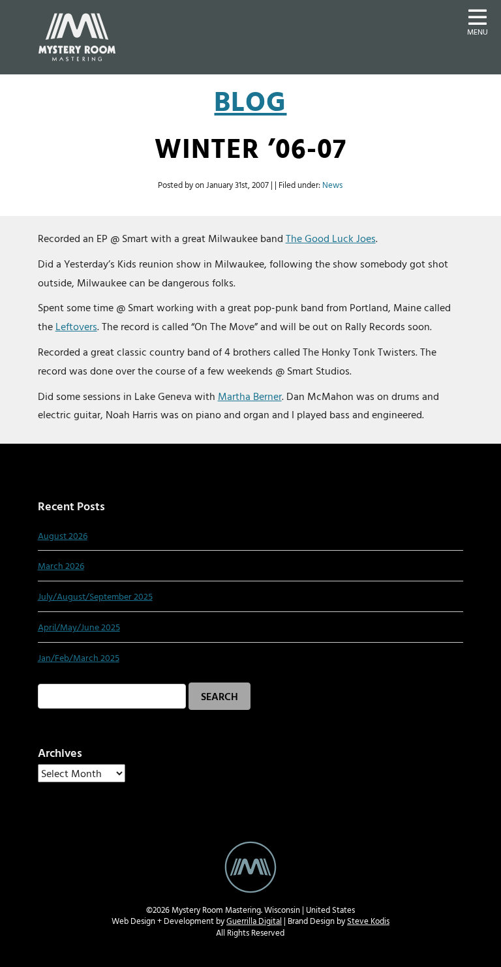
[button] (477, 21)
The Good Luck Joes (331, 238)
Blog (250, 100)
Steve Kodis (368, 921)
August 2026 (62, 535)
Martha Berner (250, 396)
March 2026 (61, 565)
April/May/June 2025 (79, 627)
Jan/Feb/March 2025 (78, 657)
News (332, 185)
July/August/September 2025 (95, 596)
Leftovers (76, 326)
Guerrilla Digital (254, 921)
